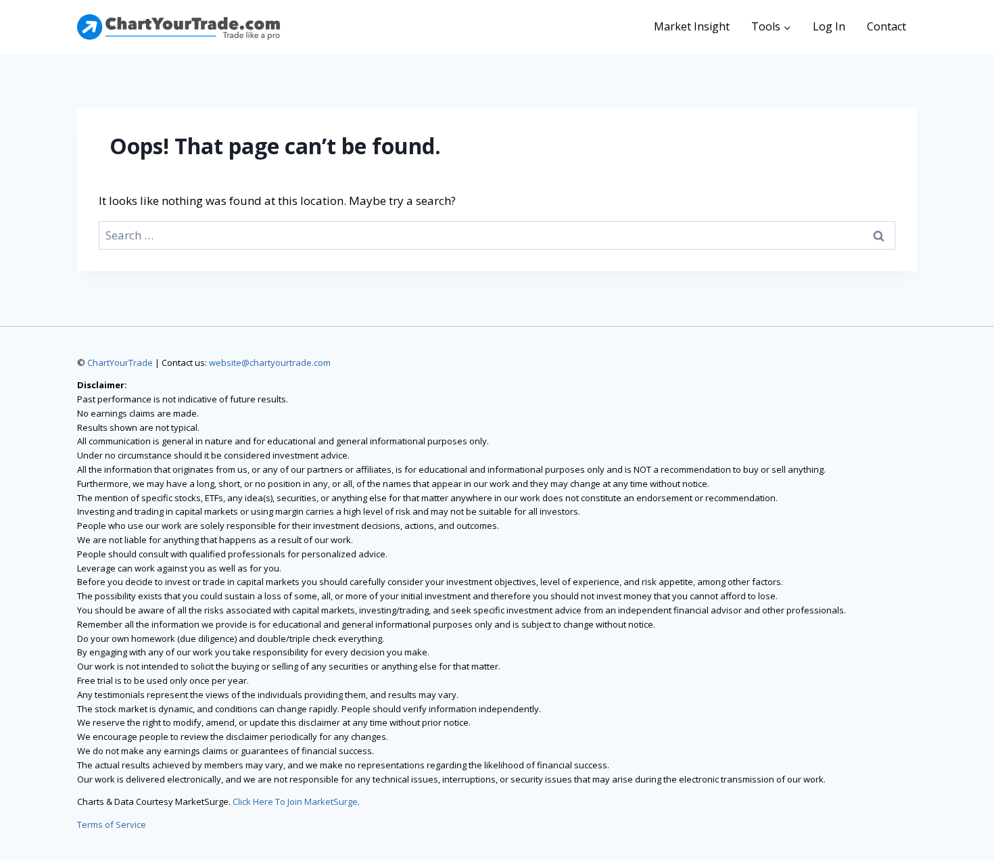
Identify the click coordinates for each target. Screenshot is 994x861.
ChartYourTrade (120, 362)
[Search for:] (497, 235)
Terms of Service (111, 824)
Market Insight (692, 26)
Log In (829, 26)
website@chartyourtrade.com (270, 362)
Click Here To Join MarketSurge (295, 801)
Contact (886, 26)
